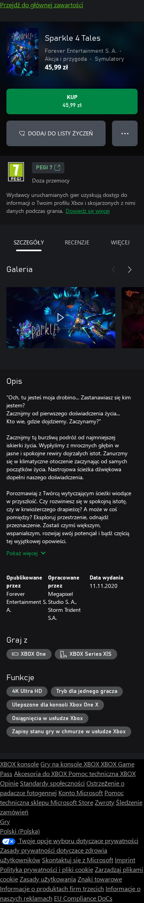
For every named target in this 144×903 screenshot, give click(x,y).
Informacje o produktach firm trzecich (52, 888)
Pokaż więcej (22, 553)
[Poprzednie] (114, 269)
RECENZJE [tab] (77, 242)
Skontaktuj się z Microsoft (77, 859)
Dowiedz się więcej (88, 210)
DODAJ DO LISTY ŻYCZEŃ (60, 133)
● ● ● (125, 133)
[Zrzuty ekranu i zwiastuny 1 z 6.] (60, 317)
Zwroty (104, 802)
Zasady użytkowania (48, 879)
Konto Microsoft (80, 792)
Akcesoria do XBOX (41, 773)
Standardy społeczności (52, 783)
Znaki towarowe (100, 879)
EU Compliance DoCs (83, 898)
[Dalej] (130, 269)
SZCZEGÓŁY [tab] (29, 242)
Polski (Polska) (20, 831)
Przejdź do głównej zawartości (41, 4)
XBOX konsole (19, 764)
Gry (5, 821)
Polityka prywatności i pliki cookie (46, 869)
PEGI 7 (44, 168)
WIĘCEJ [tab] (120, 242)
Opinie (9, 783)
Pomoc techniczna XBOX (102, 773)
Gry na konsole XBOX (70, 764)
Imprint (125, 859)
